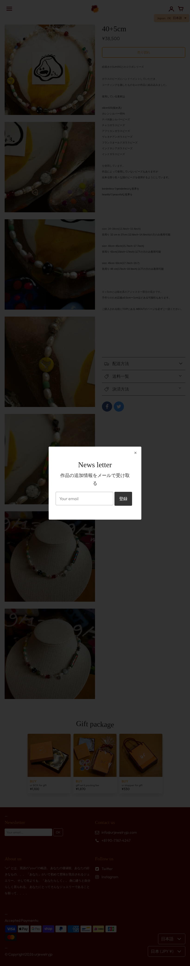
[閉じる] (135, 452)
